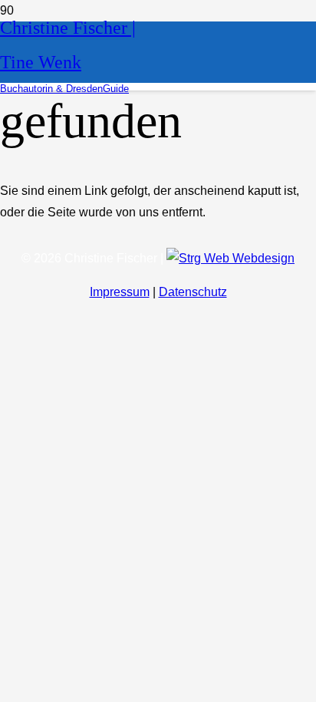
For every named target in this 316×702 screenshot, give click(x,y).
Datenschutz (193, 291)
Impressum (120, 291)
